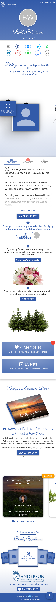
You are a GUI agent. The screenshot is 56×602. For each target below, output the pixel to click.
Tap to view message (25, 521)
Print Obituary (29, 216)
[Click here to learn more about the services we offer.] (28, 576)
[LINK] (47, 53)
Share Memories (29, 589)
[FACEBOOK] (18, 46)
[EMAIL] (18, 53)
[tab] (12, 161)
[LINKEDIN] (8, 53)
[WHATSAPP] (47, 46)
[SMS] (28, 53)
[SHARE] (38, 53)
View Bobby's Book (28, 453)
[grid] (28, 122)
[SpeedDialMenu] (49, 595)
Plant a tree (28, 299)
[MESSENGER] (28, 46)
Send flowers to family (28, 260)
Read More (28, 211)
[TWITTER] (38, 46)
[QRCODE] (8, 46)
